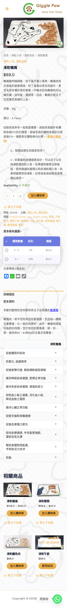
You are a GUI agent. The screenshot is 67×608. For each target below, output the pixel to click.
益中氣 (39, 221)
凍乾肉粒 (29, 55)
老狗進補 (49, 221)
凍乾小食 (16, 55)
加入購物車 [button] (17, 513)
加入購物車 (38, 195)
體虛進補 (12, 225)
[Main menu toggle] (7, 8)
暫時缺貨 (47, 566)
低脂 (51, 216)
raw (29, 216)
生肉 (32, 221)
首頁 (6, 55)
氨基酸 (54, 310)
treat (44, 216)
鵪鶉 (21, 225)
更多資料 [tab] (8, 301)
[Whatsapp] (57, 599)
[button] (12, 207)
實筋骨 (24, 221)
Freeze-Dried (17, 216)
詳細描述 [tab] (8, 294)
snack (36, 216)
